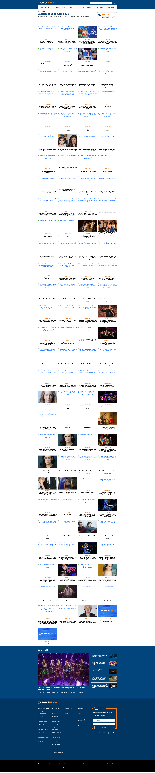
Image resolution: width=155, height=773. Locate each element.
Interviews (67, 61)
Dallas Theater (55, 729)
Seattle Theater (41, 732)
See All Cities (41, 741)
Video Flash (107, 39)
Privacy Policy (61, 767)
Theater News (48, 39)
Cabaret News (67, 318)
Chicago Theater (42, 713)
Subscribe (104, 727)
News (43, 11)
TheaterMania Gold (87, 7)
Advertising (80, 716)
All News (53, 755)
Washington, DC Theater (43, 735)
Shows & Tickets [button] (45, 7)
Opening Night (55, 716)
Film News (87, 39)
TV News (68, 147)
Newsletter (100, 7)
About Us (80, 723)
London (66, 713)
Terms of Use (67, 767)
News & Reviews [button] (60, 7)
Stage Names (81, 711)
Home (39, 11)
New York (67, 711)
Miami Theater (41, 724)
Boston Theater (41, 719)
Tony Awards (111, 7)
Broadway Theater (42, 711)
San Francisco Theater (43, 729)
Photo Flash (68, 126)
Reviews (108, 61)
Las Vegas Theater (42, 721)
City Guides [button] (73, 7)
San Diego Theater (56, 744)
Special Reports (87, 577)
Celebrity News (107, 618)
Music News (48, 61)
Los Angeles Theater (43, 716)
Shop (79, 713)
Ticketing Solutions (82, 725)
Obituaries (47, 362)
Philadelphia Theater (43, 727)
